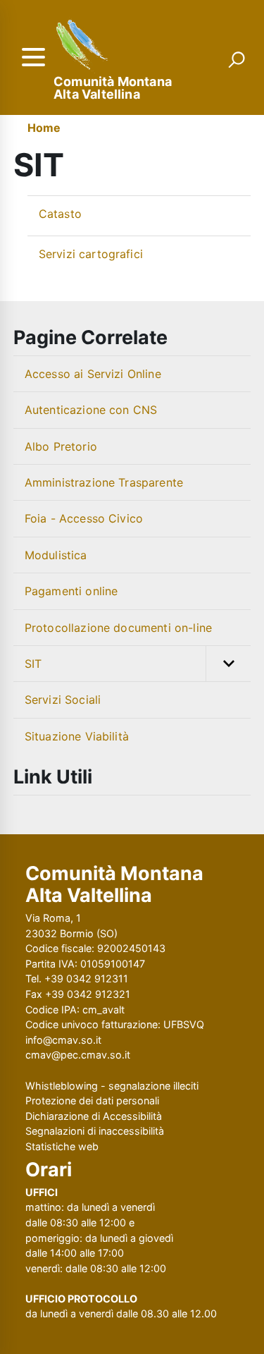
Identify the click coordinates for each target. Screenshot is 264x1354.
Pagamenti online (71, 591)
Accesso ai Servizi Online (93, 374)
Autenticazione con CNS (91, 410)
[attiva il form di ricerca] (237, 59)
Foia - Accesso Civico (84, 518)
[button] (228, 663)
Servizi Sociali (63, 700)
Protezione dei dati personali (92, 1100)
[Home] (83, 46)
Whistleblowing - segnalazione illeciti (112, 1086)
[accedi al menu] (33, 57)
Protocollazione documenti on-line (118, 628)
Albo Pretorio (61, 446)
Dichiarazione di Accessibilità (93, 1116)
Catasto (60, 214)
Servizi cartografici (91, 254)
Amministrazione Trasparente (104, 482)
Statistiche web (62, 1146)
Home (44, 128)
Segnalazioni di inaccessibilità (94, 1131)
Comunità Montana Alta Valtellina (113, 88)
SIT (33, 664)
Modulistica (56, 555)
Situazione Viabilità (77, 736)
